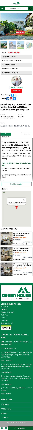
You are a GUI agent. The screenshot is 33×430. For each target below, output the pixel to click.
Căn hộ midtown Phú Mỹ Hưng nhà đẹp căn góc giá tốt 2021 (22, 264)
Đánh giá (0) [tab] (5, 137)
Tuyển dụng (4, 315)
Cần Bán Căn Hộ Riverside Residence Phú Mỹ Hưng (21, 249)
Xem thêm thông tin (16, 184)
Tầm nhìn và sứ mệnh (7, 312)
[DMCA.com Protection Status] (6, 327)
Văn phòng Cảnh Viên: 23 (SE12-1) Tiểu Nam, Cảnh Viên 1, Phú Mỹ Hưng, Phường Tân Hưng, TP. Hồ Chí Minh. (16, 378)
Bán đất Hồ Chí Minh (6, 126)
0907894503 (17, 91)
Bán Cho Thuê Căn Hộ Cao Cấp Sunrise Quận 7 (21, 234)
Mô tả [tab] (5, 134)
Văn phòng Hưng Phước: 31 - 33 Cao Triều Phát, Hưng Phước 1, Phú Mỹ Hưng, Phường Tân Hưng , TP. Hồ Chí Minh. (16, 366)
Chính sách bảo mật (7, 323)
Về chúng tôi (4, 307)
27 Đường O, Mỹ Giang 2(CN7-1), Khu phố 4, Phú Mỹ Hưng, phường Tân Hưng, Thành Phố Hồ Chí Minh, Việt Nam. (16, 355)
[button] (2, 8)
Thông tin (4, 309)
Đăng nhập (4, 320)
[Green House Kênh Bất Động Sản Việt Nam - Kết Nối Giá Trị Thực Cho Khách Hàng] (16, 3)
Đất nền (27, 126)
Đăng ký (3, 318)
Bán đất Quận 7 (19, 126)
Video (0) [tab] (26, 134)
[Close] (23, 200)
